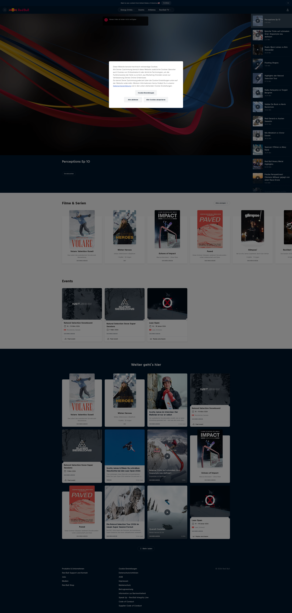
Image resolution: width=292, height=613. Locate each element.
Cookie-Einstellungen (146, 93)
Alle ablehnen (133, 100)
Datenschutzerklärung (122, 86)
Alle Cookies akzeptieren (155, 100)
